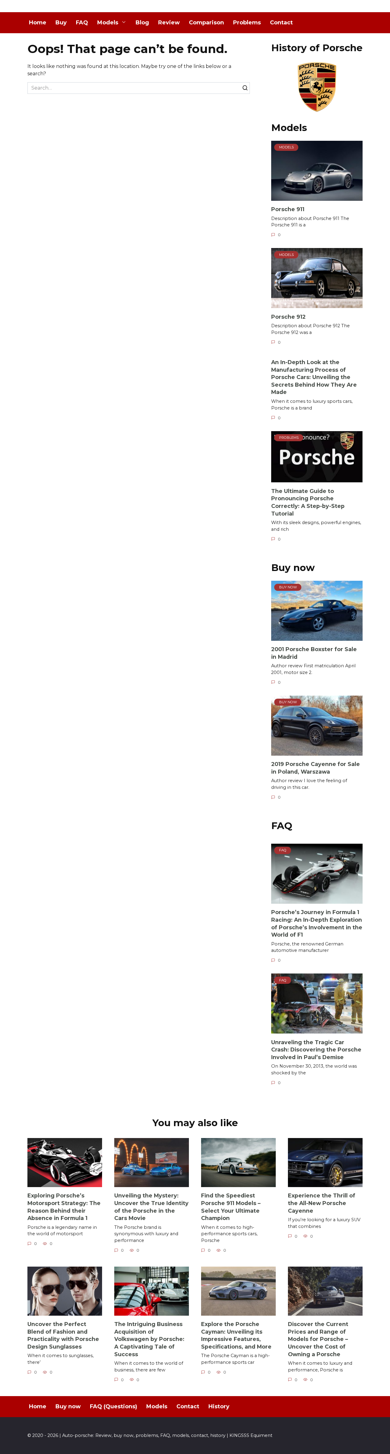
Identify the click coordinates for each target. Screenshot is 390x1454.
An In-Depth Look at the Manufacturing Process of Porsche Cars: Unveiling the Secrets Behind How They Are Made (314, 377)
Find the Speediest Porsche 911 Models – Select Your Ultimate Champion (231, 1206)
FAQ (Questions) (113, 1406)
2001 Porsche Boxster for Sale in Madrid (314, 653)
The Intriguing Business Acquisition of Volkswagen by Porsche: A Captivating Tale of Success (149, 1339)
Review (169, 22)
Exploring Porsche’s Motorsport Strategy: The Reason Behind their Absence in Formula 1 (64, 1206)
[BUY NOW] (317, 637)
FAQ (82, 22)
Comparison (206, 22)
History (218, 1406)
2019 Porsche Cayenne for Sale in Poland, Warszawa (315, 768)
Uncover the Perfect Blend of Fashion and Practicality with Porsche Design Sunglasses (63, 1335)
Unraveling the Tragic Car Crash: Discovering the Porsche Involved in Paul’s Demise (316, 1049)
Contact (281, 22)
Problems (247, 22)
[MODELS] (317, 197)
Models (107, 22)
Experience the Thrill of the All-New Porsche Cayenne (321, 1203)
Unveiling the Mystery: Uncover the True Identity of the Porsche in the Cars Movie (151, 1206)
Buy (61, 22)
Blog (142, 22)
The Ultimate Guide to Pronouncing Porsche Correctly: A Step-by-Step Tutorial (308, 502)
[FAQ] (317, 900)
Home (37, 22)
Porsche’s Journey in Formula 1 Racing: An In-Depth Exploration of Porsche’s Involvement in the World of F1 (316, 923)
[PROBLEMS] (317, 478)
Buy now (68, 1406)
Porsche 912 (288, 316)
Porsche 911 (287, 209)
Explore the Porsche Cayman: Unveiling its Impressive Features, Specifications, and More (236, 1335)
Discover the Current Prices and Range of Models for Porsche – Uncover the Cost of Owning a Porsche (318, 1339)
